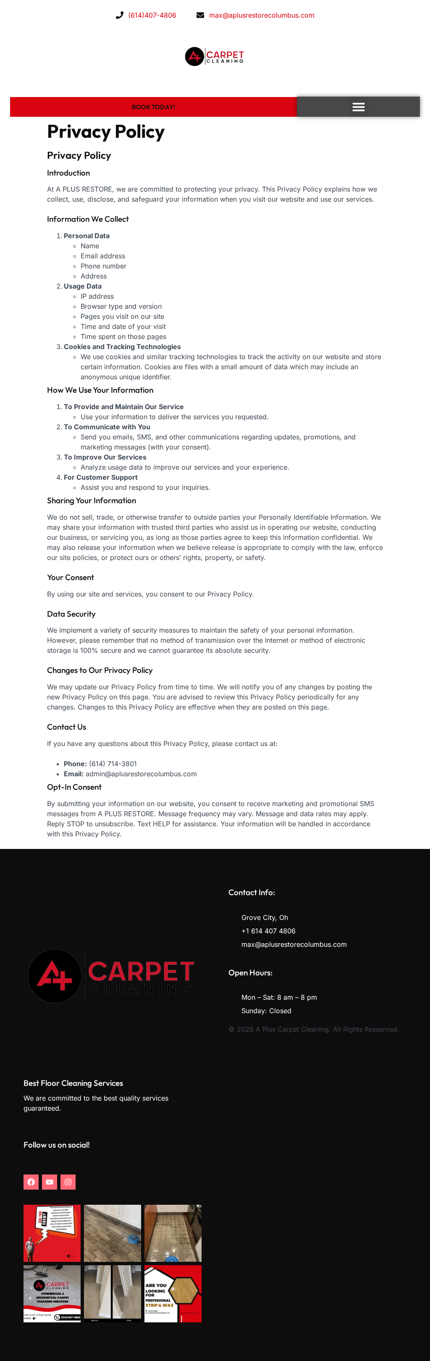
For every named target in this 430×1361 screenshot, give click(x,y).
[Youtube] (49, 1182)
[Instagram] (68, 1182)
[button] (359, 107)
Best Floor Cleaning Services (73, 1083)
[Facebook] (31, 1182)
